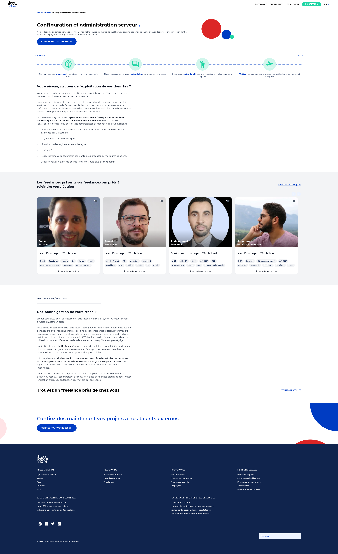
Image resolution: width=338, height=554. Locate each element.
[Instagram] (40, 524)
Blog (39, 489)
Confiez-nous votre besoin (56, 41)
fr (325, 4)
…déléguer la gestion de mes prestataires (191, 510)
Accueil (40, 13)
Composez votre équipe (289, 184)
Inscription (311, 4)
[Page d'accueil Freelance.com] (14, 4)
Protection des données (248, 482)
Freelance (261, 4)
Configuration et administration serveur (69, 13)
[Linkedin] (59, 524)
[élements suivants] (299, 194)
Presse (40, 478)
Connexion (293, 4)
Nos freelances (178, 474)
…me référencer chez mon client (52, 506)
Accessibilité (243, 485)
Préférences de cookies (248, 489)
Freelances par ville (180, 482)
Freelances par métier (181, 478)
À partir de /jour (68, 271)
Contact (41, 485)
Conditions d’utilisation (248, 478)
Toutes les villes (291, 390)
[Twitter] (53, 524)
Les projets (176, 485)
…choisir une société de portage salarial (56, 510)
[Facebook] (46, 524)
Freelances (109, 482)
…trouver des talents (180, 502)
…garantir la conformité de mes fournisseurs (192, 506)
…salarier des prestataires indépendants (190, 513)
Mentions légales (245, 474)
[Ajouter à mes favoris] (96, 201)
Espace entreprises (113, 474)
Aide (39, 482)
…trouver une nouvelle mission (52, 502)
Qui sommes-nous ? (46, 474)
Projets (48, 13)
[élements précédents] (294, 194)
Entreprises (276, 4)
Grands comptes (112, 478)
